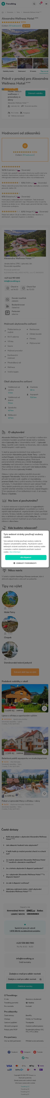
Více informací (14, 552)
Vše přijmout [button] (25, 557)
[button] (25, 563)
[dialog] (25, 549)
